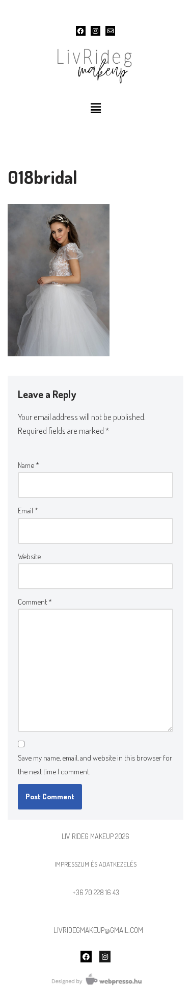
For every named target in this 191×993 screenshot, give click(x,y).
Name (28, 465)
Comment (35, 602)
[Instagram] (95, 31)
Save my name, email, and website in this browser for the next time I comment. (95, 764)
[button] (95, 108)
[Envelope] (110, 31)
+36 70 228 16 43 (95, 892)
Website (29, 556)
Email (28, 510)
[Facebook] (81, 31)
